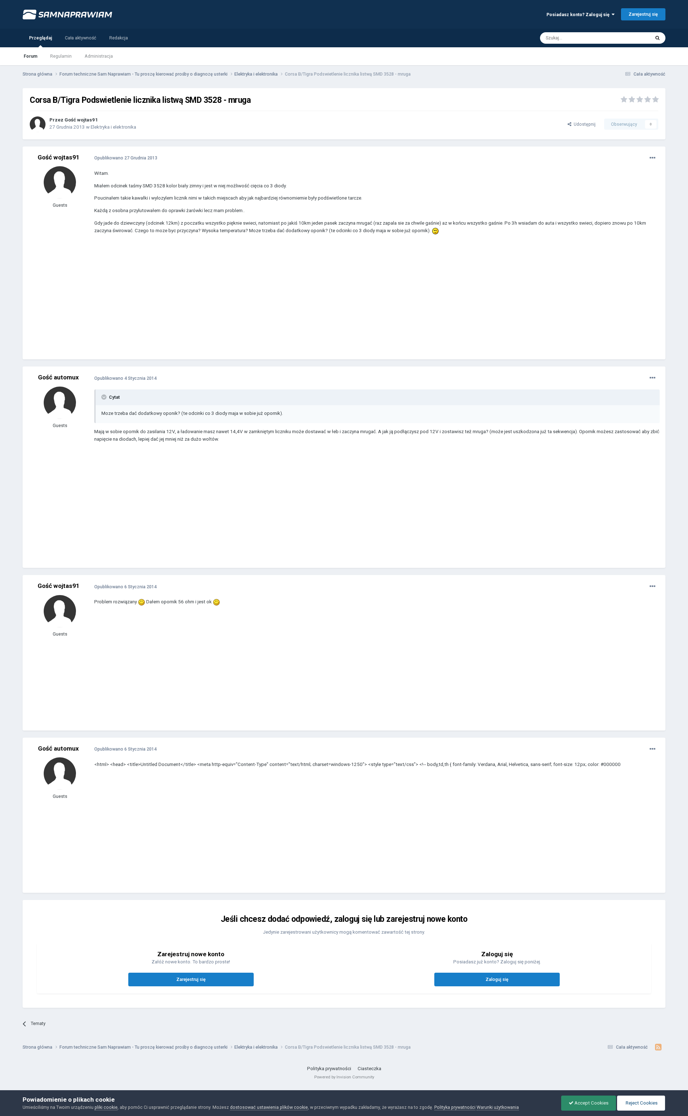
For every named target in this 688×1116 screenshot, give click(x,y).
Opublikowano (125, 158)
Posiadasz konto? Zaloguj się (579, 14)
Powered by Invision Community (344, 1076)
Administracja (99, 56)
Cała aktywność (80, 37)
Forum (30, 56)
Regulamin (61, 56)
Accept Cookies (590, 1103)
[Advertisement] (224, 302)
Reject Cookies (641, 1103)
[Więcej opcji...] (652, 158)
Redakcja (118, 37)
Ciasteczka (369, 1068)
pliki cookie (106, 1107)
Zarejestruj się (643, 14)
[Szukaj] (657, 38)
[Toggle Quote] (104, 397)
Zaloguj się (497, 979)
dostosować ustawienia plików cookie (269, 1107)
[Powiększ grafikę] (435, 230)
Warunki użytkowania (498, 1107)
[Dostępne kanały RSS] (658, 1047)
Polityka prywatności (329, 1068)
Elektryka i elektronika (113, 127)
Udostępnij (584, 124)
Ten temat (631, 37)
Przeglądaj (40, 37)
